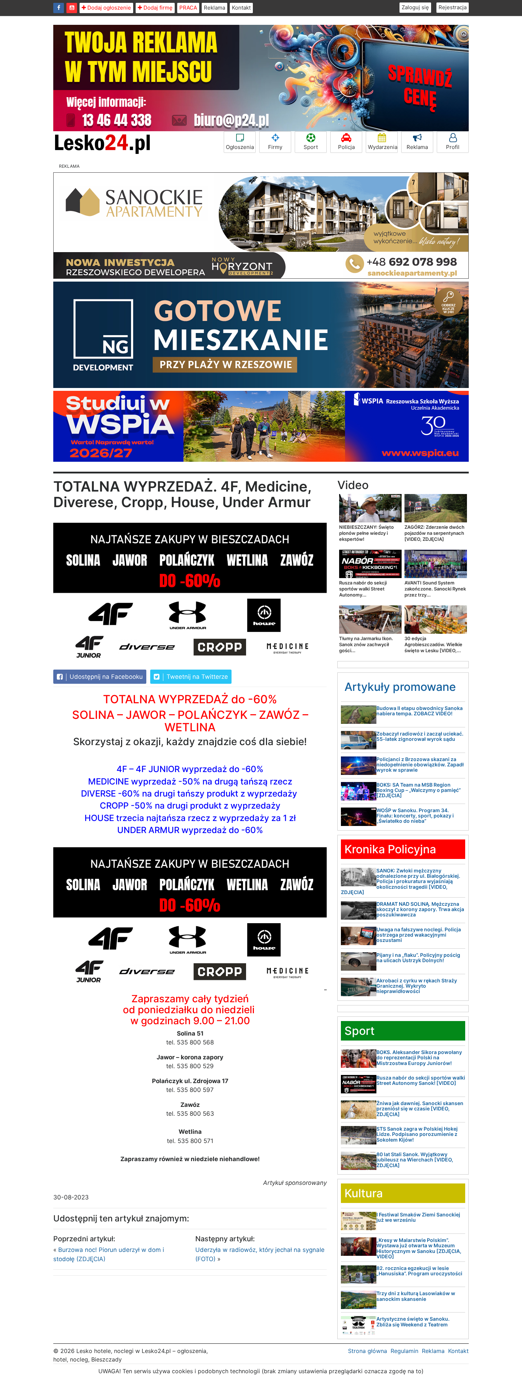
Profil (453, 147)
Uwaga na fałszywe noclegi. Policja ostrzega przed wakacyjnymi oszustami (418, 934)
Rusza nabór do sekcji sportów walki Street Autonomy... (363, 589)
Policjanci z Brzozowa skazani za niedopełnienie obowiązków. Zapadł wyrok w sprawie (420, 764)
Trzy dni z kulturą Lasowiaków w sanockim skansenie (415, 1296)
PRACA (188, 7)
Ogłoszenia (240, 147)
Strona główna (367, 1350)
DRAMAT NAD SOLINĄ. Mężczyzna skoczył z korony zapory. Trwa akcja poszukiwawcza (420, 909)
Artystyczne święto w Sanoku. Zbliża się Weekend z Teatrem (413, 1321)
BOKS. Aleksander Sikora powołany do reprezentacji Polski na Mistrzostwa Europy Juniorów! (419, 1057)
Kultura (363, 1193)
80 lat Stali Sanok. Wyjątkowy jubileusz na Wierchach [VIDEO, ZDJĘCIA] (414, 1159)
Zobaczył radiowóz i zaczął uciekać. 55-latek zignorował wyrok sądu (419, 736)
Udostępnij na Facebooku (105, 676)
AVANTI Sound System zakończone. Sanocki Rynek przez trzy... (435, 589)
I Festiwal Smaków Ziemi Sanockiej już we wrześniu (418, 1217)
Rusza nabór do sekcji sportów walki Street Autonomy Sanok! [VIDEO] (420, 1080)
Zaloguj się (415, 7)
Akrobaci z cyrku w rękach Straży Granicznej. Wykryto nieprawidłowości (416, 985)
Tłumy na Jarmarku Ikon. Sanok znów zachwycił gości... (366, 644)
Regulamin (404, 1350)
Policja (346, 147)
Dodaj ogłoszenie (108, 7)
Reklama (214, 7)
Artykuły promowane (400, 687)
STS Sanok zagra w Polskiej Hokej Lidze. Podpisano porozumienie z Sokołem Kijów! (417, 1134)
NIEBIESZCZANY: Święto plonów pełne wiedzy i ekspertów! (366, 533)
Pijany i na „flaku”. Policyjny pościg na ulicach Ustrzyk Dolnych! (418, 957)
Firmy (275, 147)
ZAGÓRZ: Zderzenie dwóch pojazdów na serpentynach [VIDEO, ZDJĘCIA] (434, 533)
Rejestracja (453, 7)
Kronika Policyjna (390, 849)
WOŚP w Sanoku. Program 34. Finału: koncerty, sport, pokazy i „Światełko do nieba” (415, 815)
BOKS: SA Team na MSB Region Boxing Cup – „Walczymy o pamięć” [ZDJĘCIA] (418, 790)
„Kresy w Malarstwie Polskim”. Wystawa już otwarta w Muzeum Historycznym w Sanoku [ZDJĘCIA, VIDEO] (418, 1248)
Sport (311, 147)
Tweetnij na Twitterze (196, 676)
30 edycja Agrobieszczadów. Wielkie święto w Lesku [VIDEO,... (433, 644)
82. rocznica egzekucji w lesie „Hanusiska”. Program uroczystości (419, 1270)
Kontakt (241, 7)
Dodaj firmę (157, 7)
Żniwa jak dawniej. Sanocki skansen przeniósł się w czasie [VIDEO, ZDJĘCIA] (419, 1108)
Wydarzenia (382, 147)
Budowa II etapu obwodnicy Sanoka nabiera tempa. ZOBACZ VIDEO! (419, 710)
